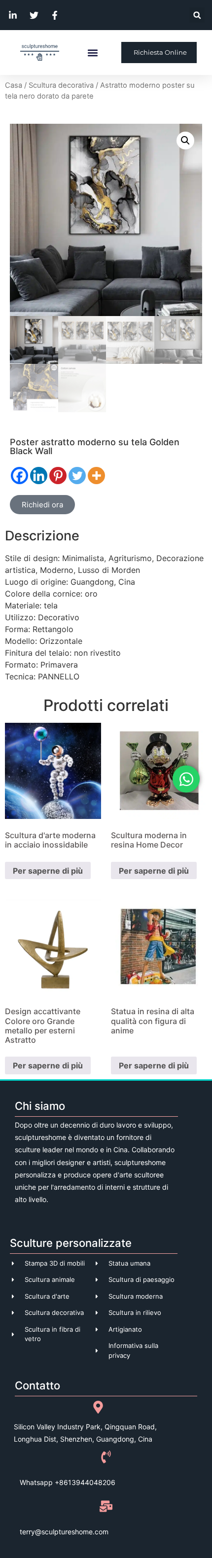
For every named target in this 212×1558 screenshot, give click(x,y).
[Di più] (96, 475)
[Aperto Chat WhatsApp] (186, 779)
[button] (197, 15)
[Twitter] (77, 475)
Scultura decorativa (61, 85)
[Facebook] (19, 475)
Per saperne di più (48, 871)
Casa (13, 85)
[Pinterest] (58, 475)
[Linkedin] (38, 475)
